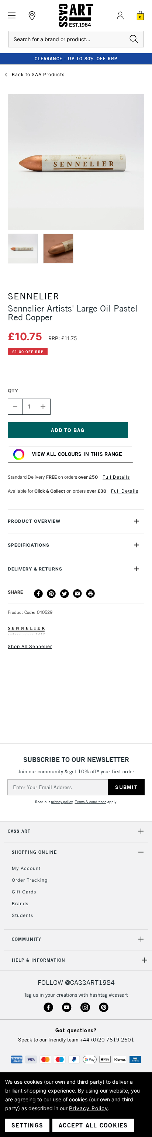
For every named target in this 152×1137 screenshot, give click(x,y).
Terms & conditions (90, 801)
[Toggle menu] (12, 16)
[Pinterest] (51, 593)
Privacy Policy (88, 1108)
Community (26, 939)
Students (22, 915)
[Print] (90, 593)
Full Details (116, 477)
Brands (20, 903)
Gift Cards (24, 892)
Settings (27, 1125)
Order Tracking (30, 880)
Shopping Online (34, 852)
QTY (13, 390)
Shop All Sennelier (30, 646)
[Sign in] (120, 15)
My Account (26, 868)
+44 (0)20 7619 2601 (107, 1039)
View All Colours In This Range (77, 454)
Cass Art (19, 831)
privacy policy (62, 801)
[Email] (77, 593)
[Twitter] (64, 593)
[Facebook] (38, 593)
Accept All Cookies (93, 1125)
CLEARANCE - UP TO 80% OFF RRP (76, 58)
